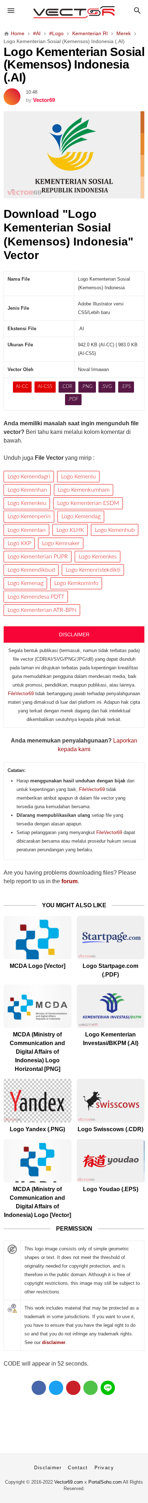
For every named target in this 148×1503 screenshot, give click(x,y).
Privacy (104, 1467)
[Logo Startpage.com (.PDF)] (111, 937)
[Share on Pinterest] (73, 1388)
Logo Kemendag (81, 516)
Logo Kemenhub (115, 530)
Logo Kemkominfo (76, 583)
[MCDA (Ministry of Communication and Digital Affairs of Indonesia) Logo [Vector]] (37, 1161)
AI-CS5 (45, 386)
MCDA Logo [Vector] (37, 966)
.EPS (126, 386)
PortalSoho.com (105, 1482)
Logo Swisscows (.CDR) (110, 1129)
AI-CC (22, 386)
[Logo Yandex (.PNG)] (37, 1100)
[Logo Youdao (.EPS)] (111, 1161)
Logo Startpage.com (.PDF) (110, 970)
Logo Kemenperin (29, 516)
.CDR (66, 386)
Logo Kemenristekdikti (93, 570)
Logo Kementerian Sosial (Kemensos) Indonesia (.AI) (74, 64)
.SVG (107, 386)
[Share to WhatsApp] (90, 1388)
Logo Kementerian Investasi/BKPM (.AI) (110, 1038)
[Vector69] (74, 12)
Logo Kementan (27, 530)
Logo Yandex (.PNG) (37, 1129)
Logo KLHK (70, 530)
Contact (78, 1467)
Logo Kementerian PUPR (38, 556)
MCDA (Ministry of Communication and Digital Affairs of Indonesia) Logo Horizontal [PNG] (37, 1051)
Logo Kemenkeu (27, 503)
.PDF (73, 399)
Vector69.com (68, 1482)
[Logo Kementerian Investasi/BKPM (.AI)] (111, 1006)
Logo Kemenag (25, 583)
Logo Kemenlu (78, 476)
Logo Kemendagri (29, 476)
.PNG (87, 386)
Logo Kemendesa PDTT (36, 597)
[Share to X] (56, 1388)
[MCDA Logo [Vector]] (37, 937)
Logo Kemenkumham (84, 490)
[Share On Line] (108, 1388)
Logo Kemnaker (61, 543)
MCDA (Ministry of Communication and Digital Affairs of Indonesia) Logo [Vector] (37, 1202)
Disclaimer (47, 1467)
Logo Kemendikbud (31, 570)
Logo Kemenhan (27, 490)
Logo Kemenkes (98, 556)
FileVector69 (21, 693)
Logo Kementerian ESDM (88, 503)
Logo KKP (19, 543)
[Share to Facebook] (39, 1388)
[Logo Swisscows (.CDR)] (111, 1100)
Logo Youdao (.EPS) (110, 1189)
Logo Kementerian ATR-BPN (42, 610)
